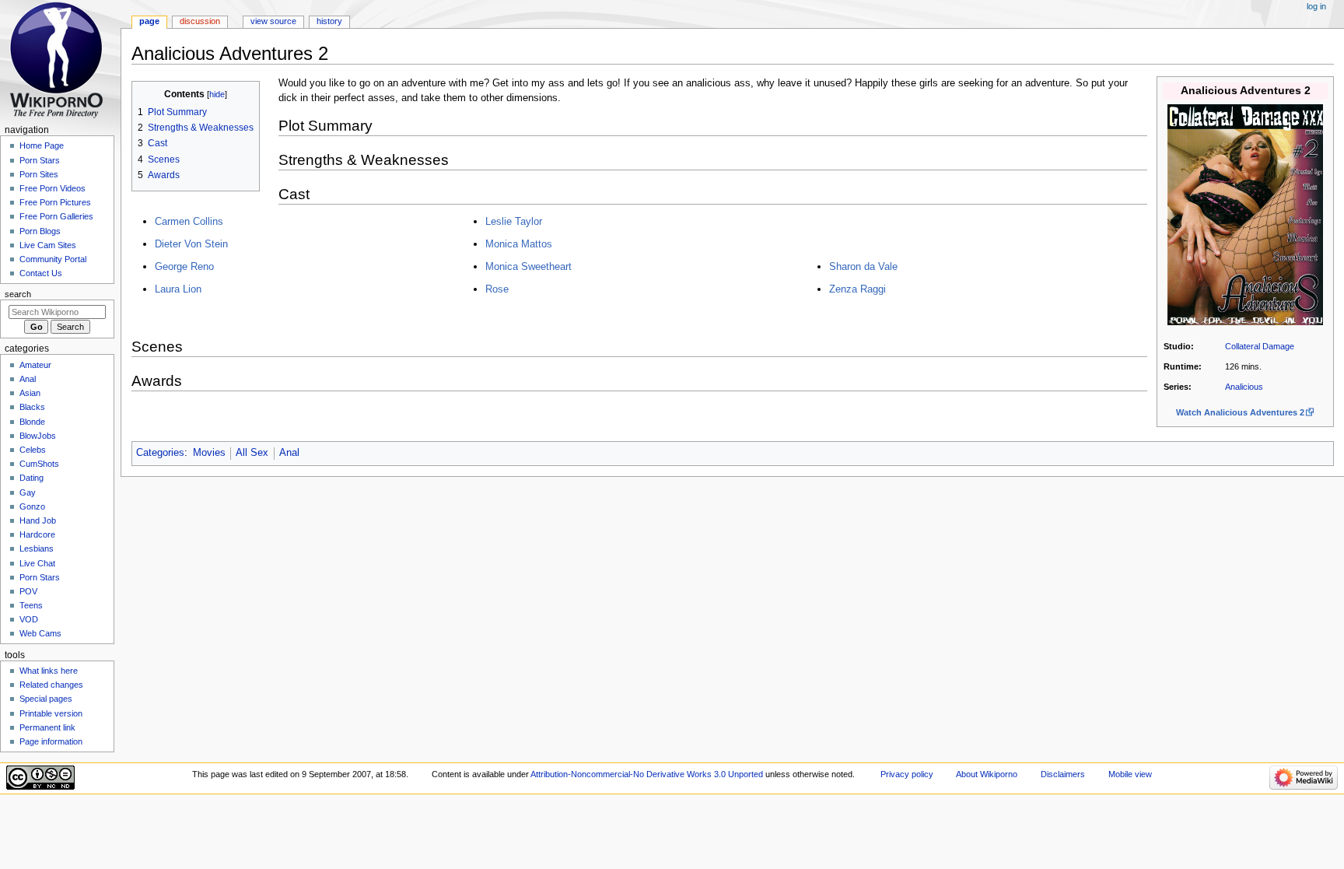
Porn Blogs (40, 231)
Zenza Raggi (857, 289)
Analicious (1244, 386)
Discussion (200, 21)
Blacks (32, 407)
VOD (28, 619)
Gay (27, 492)
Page (149, 21)
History (329, 21)
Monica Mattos (518, 244)
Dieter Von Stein (191, 244)
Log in (1316, 6)
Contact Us (40, 273)
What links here (48, 670)
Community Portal (52, 259)
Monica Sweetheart (528, 266)
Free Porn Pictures (55, 202)
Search (18, 294)
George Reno (184, 266)
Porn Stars (39, 160)
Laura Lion (178, 289)
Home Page (41, 145)
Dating (31, 477)
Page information (50, 741)
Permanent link (47, 727)
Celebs (32, 449)
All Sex (252, 452)
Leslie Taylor (513, 221)
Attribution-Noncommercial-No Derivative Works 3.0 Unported (646, 774)
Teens (31, 605)
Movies (209, 452)
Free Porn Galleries (56, 216)
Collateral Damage (1259, 346)
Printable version (50, 713)
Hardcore (37, 534)
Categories (160, 452)
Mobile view (1130, 774)
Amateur (35, 365)
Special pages (45, 698)
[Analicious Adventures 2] (1245, 214)
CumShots (39, 463)
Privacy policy (906, 774)
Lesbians (36, 548)
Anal (289, 452)
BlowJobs (37, 435)
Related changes (51, 684)
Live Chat (37, 563)
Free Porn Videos (52, 188)
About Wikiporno (986, 774)
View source (273, 21)
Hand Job (37, 520)
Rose (497, 289)
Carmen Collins (189, 221)
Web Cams (40, 633)
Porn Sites (38, 174)
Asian (29, 393)
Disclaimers (1063, 774)
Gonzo (32, 506)
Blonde (32, 421)
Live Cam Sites (47, 245)
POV (28, 591)
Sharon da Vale (863, 266)
